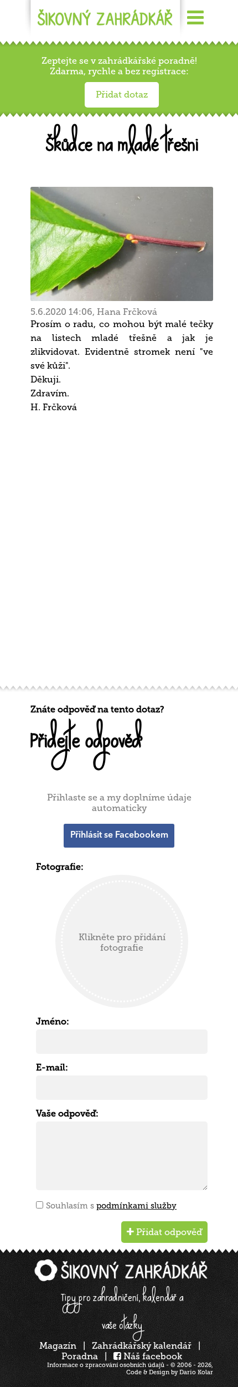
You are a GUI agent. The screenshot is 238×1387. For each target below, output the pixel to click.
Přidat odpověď (168, 1232)
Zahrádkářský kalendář (142, 1345)
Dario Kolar (196, 1372)
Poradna (79, 1356)
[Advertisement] (119, 553)
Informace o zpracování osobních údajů (105, 1365)
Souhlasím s (111, 1206)
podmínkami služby (136, 1206)
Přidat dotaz (122, 94)
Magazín (57, 1345)
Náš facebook (151, 1356)
